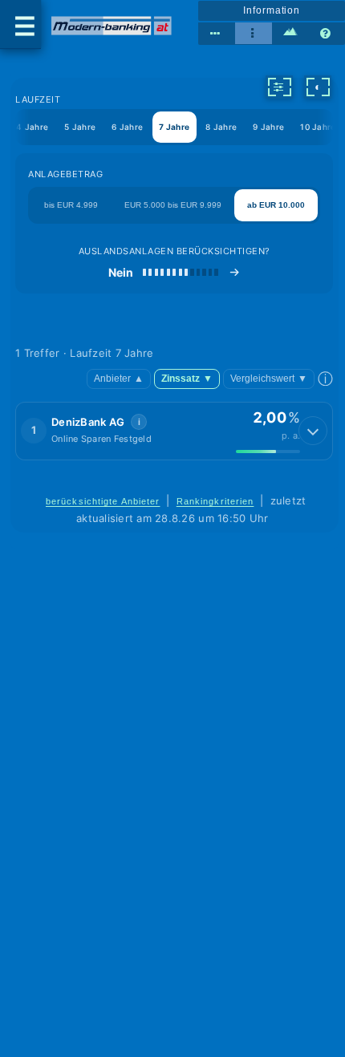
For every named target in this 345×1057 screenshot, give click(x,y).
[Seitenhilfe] (326, 33)
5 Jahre (79, 127)
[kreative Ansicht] (290, 33)
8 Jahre (221, 127)
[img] (268, 451)
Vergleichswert (268, 378)
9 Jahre (268, 127)
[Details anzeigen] (312, 430)
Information (271, 10)
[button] (174, 431)
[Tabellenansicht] (216, 33)
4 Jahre (32, 127)
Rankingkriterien (215, 501)
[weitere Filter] (279, 86)
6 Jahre (127, 127)
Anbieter (119, 378)
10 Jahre (317, 127)
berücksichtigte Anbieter (103, 501)
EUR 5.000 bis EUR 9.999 (172, 204)
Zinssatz (187, 378)
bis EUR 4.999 (71, 204)
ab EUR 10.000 (276, 204)
